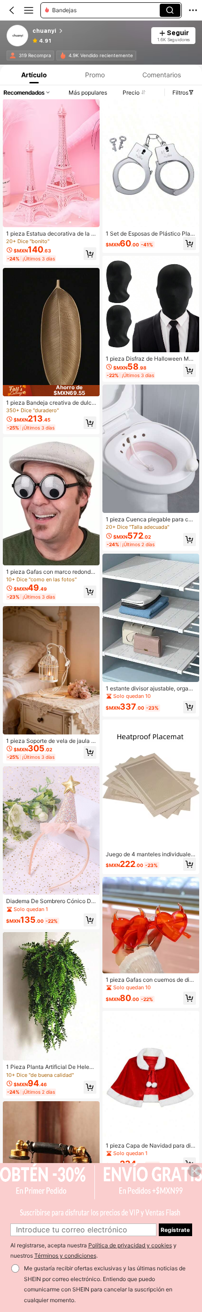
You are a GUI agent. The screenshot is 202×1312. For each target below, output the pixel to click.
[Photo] (12, 55)
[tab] (33, 75)
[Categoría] (28, 10)
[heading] (88, 31)
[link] (18, 36)
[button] (11, 10)
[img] (51, 390)
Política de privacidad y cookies (130, 1245)
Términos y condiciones (65, 1255)
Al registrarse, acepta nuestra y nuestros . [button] (93, 1251)
